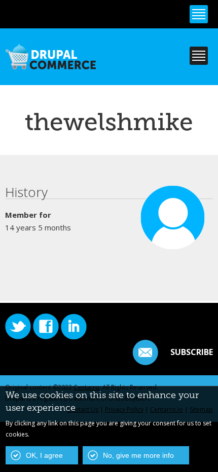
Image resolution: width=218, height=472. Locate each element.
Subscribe (191, 352)
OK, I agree (44, 455)
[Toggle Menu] (199, 14)
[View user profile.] (172, 245)
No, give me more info (138, 455)
